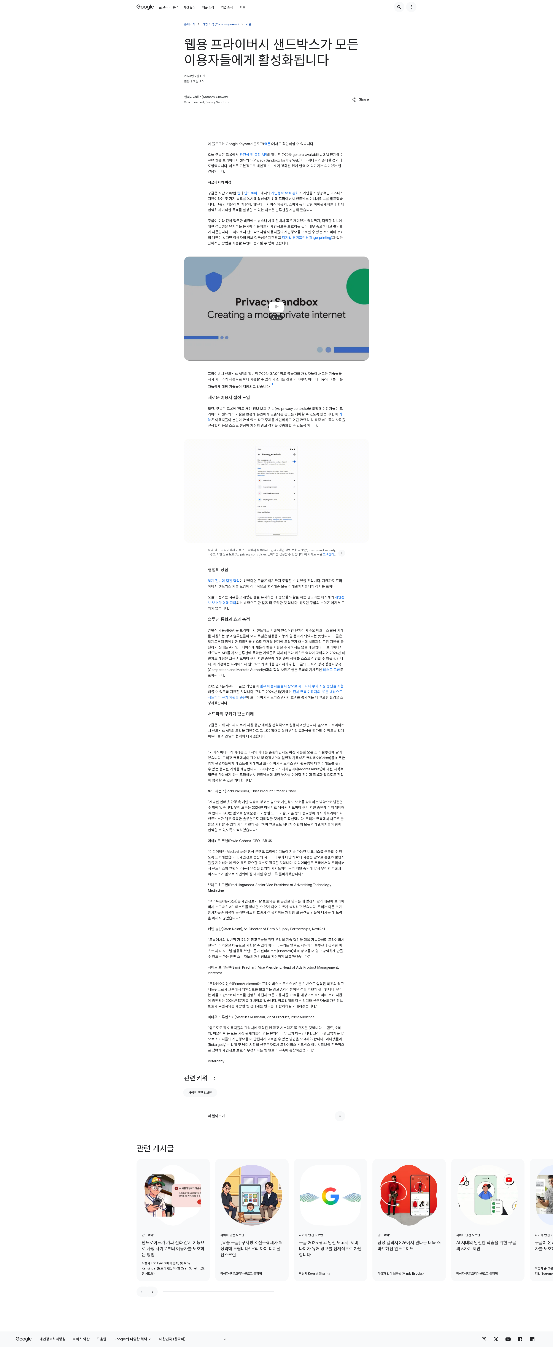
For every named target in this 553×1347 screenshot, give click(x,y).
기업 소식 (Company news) (220, 24)
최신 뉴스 (189, 7)
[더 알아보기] (340, 1116)
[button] (360, 99)
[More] (341, 553)
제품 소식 (208, 7)
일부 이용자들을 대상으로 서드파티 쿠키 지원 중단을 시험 (302, 686)
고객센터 (328, 554)
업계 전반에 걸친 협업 (224, 581)
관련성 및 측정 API (253, 155)
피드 (242, 7)
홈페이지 (189, 24)
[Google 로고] (24, 1339)
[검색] (399, 7)
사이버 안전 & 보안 (200, 1093)
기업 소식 (227, 7)
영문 (267, 144)
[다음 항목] (152, 1292)
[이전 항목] (142, 1292)
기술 (248, 24)
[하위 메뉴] (411, 7)
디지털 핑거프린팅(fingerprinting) (307, 238)
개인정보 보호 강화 (285, 193)
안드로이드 (252, 193)
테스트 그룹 (331, 670)
